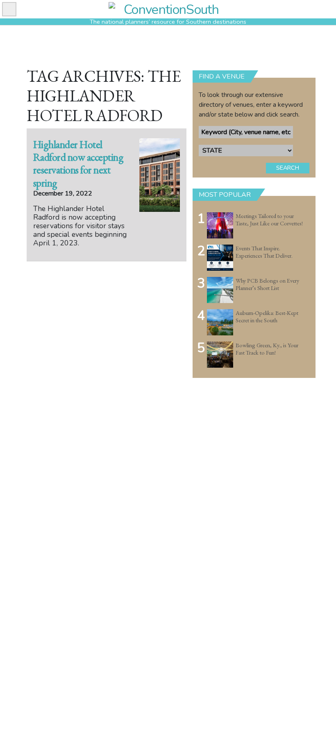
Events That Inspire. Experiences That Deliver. (264, 252)
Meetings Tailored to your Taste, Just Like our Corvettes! (269, 219)
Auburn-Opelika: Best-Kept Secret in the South (267, 316)
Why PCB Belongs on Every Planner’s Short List (267, 284)
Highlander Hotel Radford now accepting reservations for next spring (78, 163)
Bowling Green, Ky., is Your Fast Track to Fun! (267, 349)
